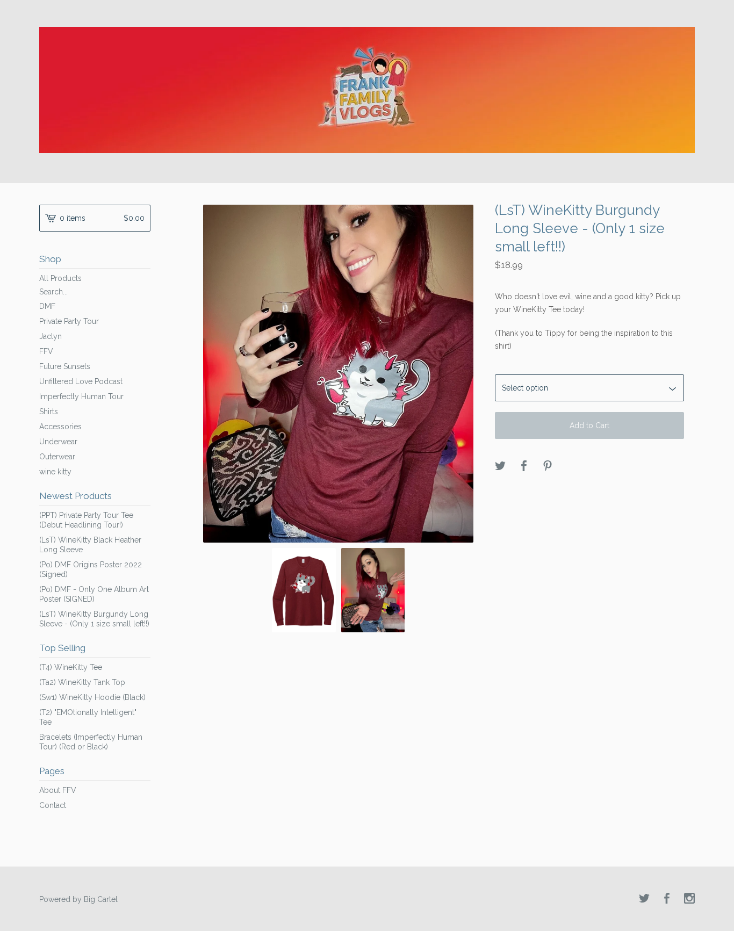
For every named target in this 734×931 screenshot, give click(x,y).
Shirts (48, 411)
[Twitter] (644, 899)
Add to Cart (589, 425)
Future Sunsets (64, 366)
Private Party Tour (69, 321)
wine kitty (55, 471)
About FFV (57, 790)
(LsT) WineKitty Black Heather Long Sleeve (90, 545)
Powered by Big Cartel (78, 899)
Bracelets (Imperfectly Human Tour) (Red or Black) (90, 742)
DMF (47, 306)
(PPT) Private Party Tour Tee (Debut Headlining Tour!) (86, 520)
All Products (60, 278)
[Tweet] (500, 466)
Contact (52, 805)
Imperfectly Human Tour (81, 396)
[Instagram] (689, 899)
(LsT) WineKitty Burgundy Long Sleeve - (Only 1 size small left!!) (94, 619)
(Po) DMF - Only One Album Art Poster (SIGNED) (94, 594)
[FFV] (367, 90)
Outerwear (57, 456)
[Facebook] (666, 899)
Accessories (60, 426)
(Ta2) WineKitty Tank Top (82, 682)
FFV (46, 351)
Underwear (58, 441)
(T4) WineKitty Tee (70, 667)
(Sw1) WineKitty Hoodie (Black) (92, 697)
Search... (53, 291)
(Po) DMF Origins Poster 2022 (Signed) (90, 569)
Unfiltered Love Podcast (81, 381)
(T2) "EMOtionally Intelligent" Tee (87, 717)
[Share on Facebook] (524, 466)
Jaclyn (50, 336)
